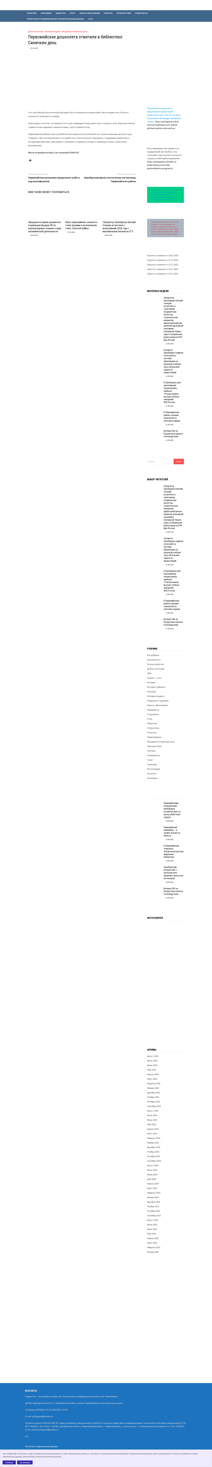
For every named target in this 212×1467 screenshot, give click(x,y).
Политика (32, 13)
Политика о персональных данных (41, 1446)
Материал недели (52, 32)
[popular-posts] (151, 796)
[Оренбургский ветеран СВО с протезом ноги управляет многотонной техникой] (154, 867)
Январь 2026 (153, 1088)
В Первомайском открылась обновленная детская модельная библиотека (174, 851)
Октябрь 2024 (153, 1156)
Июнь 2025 (152, 1119)
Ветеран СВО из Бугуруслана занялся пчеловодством (173, 434)
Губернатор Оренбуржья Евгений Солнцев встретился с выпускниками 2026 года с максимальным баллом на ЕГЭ (119, 227)
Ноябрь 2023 (153, 1206)
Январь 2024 (153, 1197)
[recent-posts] (161, 796)
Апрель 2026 (153, 1074)
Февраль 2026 (153, 1083)
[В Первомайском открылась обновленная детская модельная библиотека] (154, 846)
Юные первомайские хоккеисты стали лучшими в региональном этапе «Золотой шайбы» (81, 225)
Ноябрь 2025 (153, 1097)
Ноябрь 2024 (153, 1151)
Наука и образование (90, 13)
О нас (90, 19)
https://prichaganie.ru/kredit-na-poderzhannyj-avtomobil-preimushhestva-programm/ (162, 165)
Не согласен (25, 1462)
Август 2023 (152, 1220)
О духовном (152, 714)
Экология (151, 773)
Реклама (151, 750)
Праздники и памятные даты (74, 32)
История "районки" (156, 687)
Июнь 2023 (152, 1229)
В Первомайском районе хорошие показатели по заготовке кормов (172, 416)
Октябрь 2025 (153, 1101)
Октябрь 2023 (153, 1211)
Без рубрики (153, 655)
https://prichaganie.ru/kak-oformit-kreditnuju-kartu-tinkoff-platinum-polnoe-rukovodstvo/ (163, 125)
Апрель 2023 (153, 1238)
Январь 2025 (153, 1142)
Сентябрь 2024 (154, 1160)
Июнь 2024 (152, 1174)
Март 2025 (152, 1133)
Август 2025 (152, 1110)
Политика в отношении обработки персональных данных (55, 19)
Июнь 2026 (152, 1065)
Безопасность (153, 659)
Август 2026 (152, 1056)
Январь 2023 (153, 1252)
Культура (108, 13)
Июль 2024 (152, 1170)
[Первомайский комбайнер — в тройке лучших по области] (154, 827)
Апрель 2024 (153, 1183)
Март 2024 (152, 1188)
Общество (61, 13)
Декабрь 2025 (153, 1092)
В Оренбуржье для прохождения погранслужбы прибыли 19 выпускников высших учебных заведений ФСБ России (172, 392)
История (151, 682)
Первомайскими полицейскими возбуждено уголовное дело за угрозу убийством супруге (172, 810)
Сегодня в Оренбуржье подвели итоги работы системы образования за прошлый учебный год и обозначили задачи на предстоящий (173, 361)
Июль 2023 (152, 1224)
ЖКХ (149, 673)
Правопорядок (154, 737)
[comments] (170, 796)
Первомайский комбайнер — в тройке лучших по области (172, 831)
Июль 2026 (152, 1060)
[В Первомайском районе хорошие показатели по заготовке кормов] (154, 412)
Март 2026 (152, 1078)
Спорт (73, 13)
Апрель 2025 (153, 1129)
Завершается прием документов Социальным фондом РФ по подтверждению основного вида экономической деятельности (44, 227)
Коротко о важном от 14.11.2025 (162, 269)
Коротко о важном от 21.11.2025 (162, 260)
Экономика (46, 13)
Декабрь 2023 (153, 1201)
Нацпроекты (153, 709)
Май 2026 (151, 1069)
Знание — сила (154, 677)
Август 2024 (152, 1165)
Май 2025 (151, 1124)
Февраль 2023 (153, 1247)
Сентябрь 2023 (154, 1215)
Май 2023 (151, 1233)
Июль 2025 (152, 1115)
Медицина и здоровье (158, 700)
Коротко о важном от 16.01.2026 (162, 255)
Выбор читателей (36, 32)
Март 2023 (152, 1242)
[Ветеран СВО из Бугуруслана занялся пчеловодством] (154, 431)
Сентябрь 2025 (154, 1106)
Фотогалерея (153, 769)
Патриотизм (153, 728)
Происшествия (123, 13)
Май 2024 (151, 1179)
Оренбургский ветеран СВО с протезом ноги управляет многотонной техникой (173, 873)
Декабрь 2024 (153, 1147)
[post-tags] (179, 796)
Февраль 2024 (153, 1192)
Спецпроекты (141, 13)
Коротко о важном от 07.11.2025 (162, 273)
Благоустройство (155, 664)
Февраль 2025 (153, 1138)
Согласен (9, 1462)
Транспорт (152, 764)
